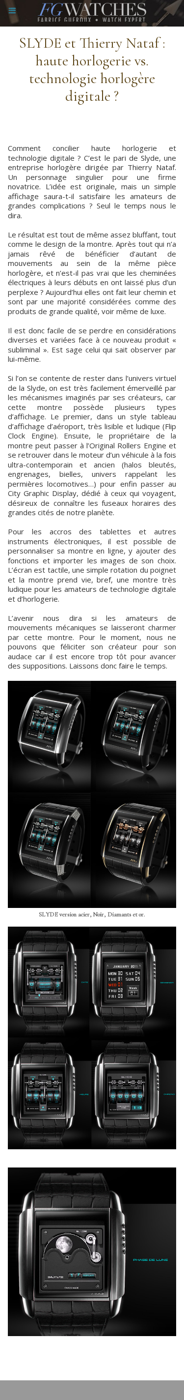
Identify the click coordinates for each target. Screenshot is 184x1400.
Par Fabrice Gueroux (42, 1359)
